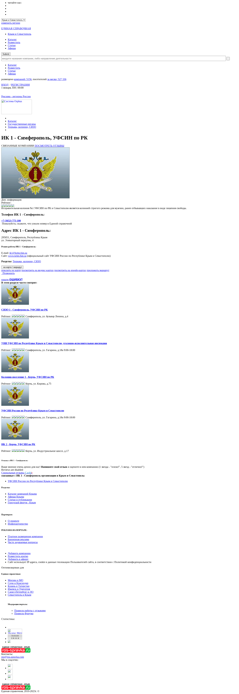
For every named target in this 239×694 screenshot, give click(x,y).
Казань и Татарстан (18, 586)
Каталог (12, 39)
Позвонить (8, 273)
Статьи (12, 45)
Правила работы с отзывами (30, 610)
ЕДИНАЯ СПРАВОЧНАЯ (16, 28)
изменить (10, 23)
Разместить (14, 42)
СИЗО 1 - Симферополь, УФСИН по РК (24, 309)
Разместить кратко (18, 556)
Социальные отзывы (17, 472)
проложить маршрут (98, 270)
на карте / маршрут (12, 267)
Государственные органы (22, 124)
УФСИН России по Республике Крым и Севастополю (32, 410)
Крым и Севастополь (19, 34)
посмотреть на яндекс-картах (37, 270)
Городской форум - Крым (22, 502)
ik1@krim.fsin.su (18, 253)
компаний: (23, 79)
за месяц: (56, 79)
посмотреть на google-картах (70, 270)
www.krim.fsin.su (17, 255)
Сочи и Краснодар (18, 583)
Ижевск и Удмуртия (19, 589)
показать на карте (11, 270)
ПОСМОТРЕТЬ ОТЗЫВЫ (49, 145)
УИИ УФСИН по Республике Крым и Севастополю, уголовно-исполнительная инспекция (54, 343)
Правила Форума (23, 613)
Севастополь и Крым (19, 594)
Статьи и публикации (20, 499)
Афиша (12, 48)
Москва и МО (15, 580)
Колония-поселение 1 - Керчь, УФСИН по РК (27, 377)
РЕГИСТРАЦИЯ (20, 84)
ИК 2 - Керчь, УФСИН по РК (18, 444)
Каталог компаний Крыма (22, 493)
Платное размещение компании (25, 536)
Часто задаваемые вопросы (23, 542)
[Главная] (9, 118)
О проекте (13, 520)
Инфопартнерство (18, 523)
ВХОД (4, 84)
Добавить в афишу (18, 559)
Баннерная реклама (18, 539)
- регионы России (16, 96)
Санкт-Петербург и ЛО (20, 592)
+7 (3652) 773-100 (11, 220)
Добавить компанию (19, 553)
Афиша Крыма (16, 496)
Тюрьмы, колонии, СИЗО (22, 127)
